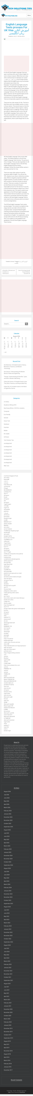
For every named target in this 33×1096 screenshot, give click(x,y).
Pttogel (6, 488)
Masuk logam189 (8, 706)
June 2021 (7, 990)
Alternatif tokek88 (9, 704)
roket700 (6, 727)
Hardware (6, 424)
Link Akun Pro (7, 491)
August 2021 (7, 983)
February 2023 (8, 926)
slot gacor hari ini (8, 580)
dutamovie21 (7, 619)
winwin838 (7, 509)
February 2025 (8, 849)
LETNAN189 (7, 718)
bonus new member (9, 537)
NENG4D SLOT (8, 522)
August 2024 (7, 868)
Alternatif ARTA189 (9, 677)
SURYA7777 (7, 617)
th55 (5, 615)
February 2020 (8, 1022)
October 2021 (7, 977)
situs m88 (6, 644)
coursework (7, 486)
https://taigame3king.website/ (12, 652)
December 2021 (8, 970)
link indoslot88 (8, 571)
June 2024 (7, 874)
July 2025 (6, 833)
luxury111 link (7, 555)
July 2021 (6, 986)
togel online (7, 693)
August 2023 (7, 906)
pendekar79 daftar (9, 684)
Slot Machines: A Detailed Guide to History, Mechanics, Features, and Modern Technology (15, 366)
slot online (6, 477)
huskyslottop (7, 557)
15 (22, 343)
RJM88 (6, 709)
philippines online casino (10, 591)
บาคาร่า (6, 481)
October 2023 (7, 900)
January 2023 (7, 929)
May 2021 (6, 993)
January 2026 (7, 814)
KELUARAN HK (8, 490)
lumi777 (6, 546)
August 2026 (7, 791)
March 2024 (7, 884)
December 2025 (8, 817)
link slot (6, 698)
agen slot (6, 700)
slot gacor (6, 495)
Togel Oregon (7, 504)
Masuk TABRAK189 (9, 679)
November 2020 (8, 1012)
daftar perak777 (8, 560)
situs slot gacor (8, 578)
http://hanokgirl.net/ (9, 605)
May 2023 (6, 916)
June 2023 (7, 913)
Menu (29, 15)
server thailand (8, 529)
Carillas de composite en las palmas (13, 553)
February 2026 (8, 810)
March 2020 (7, 1018)
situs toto (6, 686)
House (5, 497)
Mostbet (6, 658)
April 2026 (6, 804)
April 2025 (6, 842)
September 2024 (8, 865)
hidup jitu (6, 614)
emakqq (6, 633)
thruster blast (7, 589)
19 (11, 345)
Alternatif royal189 (9, 713)
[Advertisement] (16, 64)
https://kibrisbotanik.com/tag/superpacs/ (15, 645)
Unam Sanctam (8, 714)
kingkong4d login (8, 640)
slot (5, 500)
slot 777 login (7, 552)
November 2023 (8, 897)
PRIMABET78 (7, 668)
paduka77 (6, 725)
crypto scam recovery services (12, 642)
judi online (6, 568)
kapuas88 (6, 479)
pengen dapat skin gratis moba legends (14, 608)
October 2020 (7, 1015)
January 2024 (7, 890)
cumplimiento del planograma (12, 559)
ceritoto (6, 656)
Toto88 (6, 530)
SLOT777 (6, 606)
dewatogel (7, 550)
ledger (5, 675)
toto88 (5, 520)
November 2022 (8, 935)
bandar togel (7, 730)
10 (4, 343)
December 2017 (8, 1070)
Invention (6, 427)
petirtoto (6, 511)
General (12, 261)
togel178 (6, 507)
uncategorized (8, 443)
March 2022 (7, 961)
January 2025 (7, 852)
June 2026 (7, 798)
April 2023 (6, 919)
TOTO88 (6, 506)
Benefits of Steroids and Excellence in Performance (9, 272)
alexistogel (7, 631)
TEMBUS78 (7, 674)
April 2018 (6, 1057)
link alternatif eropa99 (10, 585)
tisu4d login (7, 532)
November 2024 (8, 858)
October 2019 (7, 1035)
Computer (6, 411)
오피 (5, 654)
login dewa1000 (8, 564)
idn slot (6, 621)
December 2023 (8, 894)
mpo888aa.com (8, 539)
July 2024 (6, 871)
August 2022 (7, 945)
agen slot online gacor (10, 649)
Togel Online (7, 543)
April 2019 (6, 1047)
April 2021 (6, 996)
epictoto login (7, 545)
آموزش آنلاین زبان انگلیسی (10, 79)
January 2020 (7, 1025)
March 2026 (7, 807)
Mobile (5, 430)
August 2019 (7, 1041)
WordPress (22, 1092)
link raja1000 (7, 562)
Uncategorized (8, 459)
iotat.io (6, 729)
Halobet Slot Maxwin (9, 707)
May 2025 (6, 839)
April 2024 (6, 881)
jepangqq (6, 635)
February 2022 (8, 964)
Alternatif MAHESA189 (10, 681)
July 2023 (6, 910)
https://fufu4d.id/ (8, 638)
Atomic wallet (7, 603)
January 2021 (7, 1006)
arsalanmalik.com (8, 683)
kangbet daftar (8, 536)
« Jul (5, 352)
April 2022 (6, 958)
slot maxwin (7, 628)
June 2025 (7, 836)
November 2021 (8, 974)
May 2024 (6, 878)
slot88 (5, 702)
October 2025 (7, 823)
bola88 (6, 582)
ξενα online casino (9, 598)
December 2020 (8, 1009)
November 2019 (8, 1031)
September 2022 (8, 942)
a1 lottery (6, 401)
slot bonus (6, 514)
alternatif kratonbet (9, 720)
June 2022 (7, 951)
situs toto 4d (7, 688)
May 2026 (6, 801)
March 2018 (7, 1060)
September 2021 (8, 980)
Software (6, 437)
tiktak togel (7, 575)
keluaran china (8, 691)
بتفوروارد (6, 513)
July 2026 (6, 794)
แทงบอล (6, 483)
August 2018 (7, 1054)
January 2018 (7, 1067)
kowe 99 (6, 637)
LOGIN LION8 (7, 663)
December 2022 (8, 932)
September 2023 (8, 903)
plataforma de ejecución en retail (12, 573)
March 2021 (7, 999)
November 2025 (8, 820)
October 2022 (7, 938)
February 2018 (8, 1063)
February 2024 (8, 887)
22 (22, 345)
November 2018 (8, 1051)
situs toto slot (7, 695)
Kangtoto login (8, 518)
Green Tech (7, 421)
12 (11, 343)
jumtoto (6, 610)
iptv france (7, 596)
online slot (6, 541)
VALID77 (6, 624)
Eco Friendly (7, 414)
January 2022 (7, 967)
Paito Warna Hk (8, 484)
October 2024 (7, 862)
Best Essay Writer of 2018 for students (14, 408)
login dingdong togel (13, 530)
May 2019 (6, 1044)
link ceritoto (7, 711)
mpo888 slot (7, 569)
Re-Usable (6, 433)
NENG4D (6, 525)
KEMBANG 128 (8, 626)
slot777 (6, 587)
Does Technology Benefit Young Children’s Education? (24, 272)
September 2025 (8, 826)
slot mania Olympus (19, 598)
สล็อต (5, 723)
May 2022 (6, 954)
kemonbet (6, 516)
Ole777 (6, 493)
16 (26, 343)
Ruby (9, 1092)
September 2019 (8, 1038)
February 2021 (8, 1002)
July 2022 (6, 948)
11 (8, 343)
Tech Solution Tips (9, 440)
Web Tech (6, 465)
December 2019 (8, 1028)
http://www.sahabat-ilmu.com (12, 665)
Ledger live (7, 601)
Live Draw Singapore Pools (11, 476)
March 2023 (7, 922)
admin (23, 36)
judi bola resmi (8, 651)
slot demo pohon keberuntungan (12, 576)
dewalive (6, 583)
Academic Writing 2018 (10, 405)
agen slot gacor (8, 647)
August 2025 (7, 830)
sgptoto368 (7, 660)
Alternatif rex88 (8, 697)
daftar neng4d (8, 523)
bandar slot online (8, 599)
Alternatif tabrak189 (9, 716)
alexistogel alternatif (9, 622)
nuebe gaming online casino (11, 592)
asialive (6, 594)
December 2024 (8, 855)
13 (15, 343)
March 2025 (7, 846)
